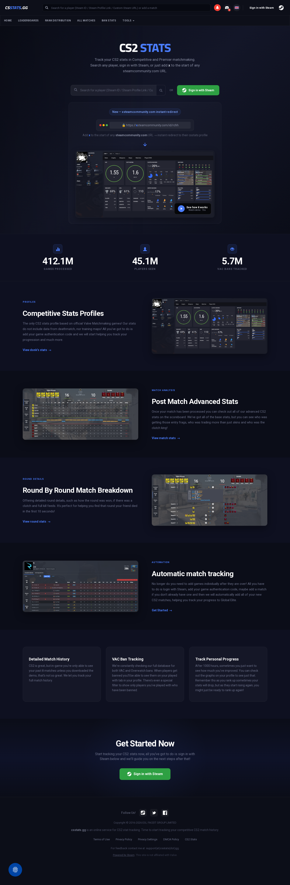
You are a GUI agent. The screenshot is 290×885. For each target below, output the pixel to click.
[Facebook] (165, 813)
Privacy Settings (147, 839)
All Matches (86, 20)
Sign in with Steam (201, 90)
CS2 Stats (191, 839)
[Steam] (143, 813)
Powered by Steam (124, 855)
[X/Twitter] (154, 813)
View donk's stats (37, 350)
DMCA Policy (171, 839)
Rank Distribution (58, 20)
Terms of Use (101, 839)
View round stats (37, 521)
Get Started (162, 610)
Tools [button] (127, 20)
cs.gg (16, 7)
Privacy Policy (124, 839)
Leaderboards (28, 20)
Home (8, 20)
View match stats (166, 438)
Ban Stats (109, 20)
